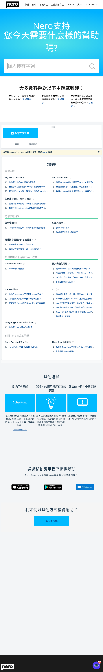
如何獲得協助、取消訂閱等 (19, 198)
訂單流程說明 (12, 216)
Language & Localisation (20, 322)
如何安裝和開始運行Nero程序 (21, 257)
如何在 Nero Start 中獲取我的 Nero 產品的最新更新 (77, 347)
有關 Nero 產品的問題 (17, 335)
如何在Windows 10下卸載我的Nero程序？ (26, 294)
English (45, 152)
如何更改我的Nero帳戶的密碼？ (22, 182)
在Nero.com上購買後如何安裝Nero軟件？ (73, 268)
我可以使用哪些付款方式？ (67, 232)
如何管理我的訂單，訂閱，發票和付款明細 (27, 227)
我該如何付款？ (62, 227)
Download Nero (15, 263)
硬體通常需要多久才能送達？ (20, 239)
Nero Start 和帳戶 (62, 342)
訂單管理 (10, 222)
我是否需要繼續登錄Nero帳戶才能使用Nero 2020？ (30, 187)
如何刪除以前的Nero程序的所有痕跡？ (25, 299)
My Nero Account (16, 177)
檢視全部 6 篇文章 (63, 316)
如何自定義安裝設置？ (65, 282)
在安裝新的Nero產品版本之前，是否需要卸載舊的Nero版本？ (34, 303)
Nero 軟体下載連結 (17, 268)
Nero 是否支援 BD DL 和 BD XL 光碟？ (24, 347)
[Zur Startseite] (14, 4)
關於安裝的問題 (61, 263)
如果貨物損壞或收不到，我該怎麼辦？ (25, 249)
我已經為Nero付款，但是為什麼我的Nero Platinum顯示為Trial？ (35, 191)
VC (55, 289)
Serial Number (61, 177)
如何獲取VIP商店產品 (65, 351)
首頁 (17, 144)
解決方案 (33, 144)
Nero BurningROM (16, 342)
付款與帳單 (59, 222)
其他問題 (10, 171)
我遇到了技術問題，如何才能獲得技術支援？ (28, 203)
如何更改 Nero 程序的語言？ (20, 327)
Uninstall (11, 289)
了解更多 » (27, 99)
